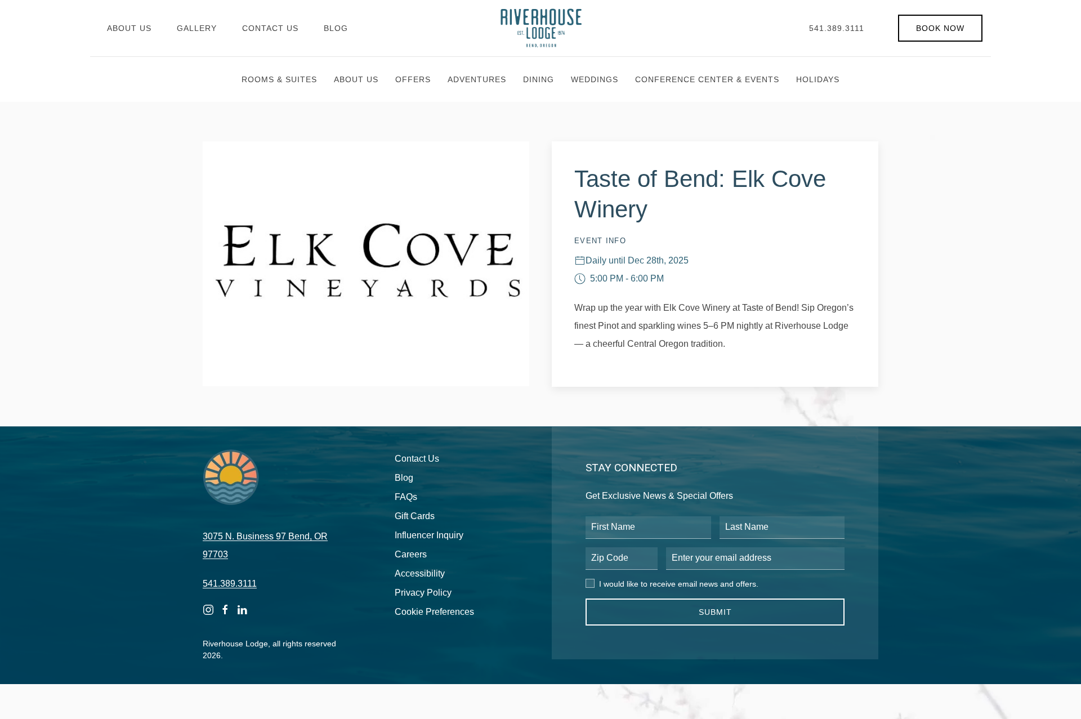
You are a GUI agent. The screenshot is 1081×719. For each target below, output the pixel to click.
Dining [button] (538, 79)
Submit (715, 612)
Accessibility (420, 573)
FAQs (406, 497)
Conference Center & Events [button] (707, 79)
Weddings (594, 79)
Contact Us (270, 28)
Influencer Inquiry (429, 535)
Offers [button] (413, 79)
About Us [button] (356, 79)
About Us (129, 28)
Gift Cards (415, 516)
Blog (336, 28)
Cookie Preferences (434, 612)
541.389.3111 (836, 28)
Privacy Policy (423, 592)
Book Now (940, 28)
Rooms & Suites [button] (279, 79)
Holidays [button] (817, 79)
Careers (411, 554)
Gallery (197, 28)
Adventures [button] (477, 79)
